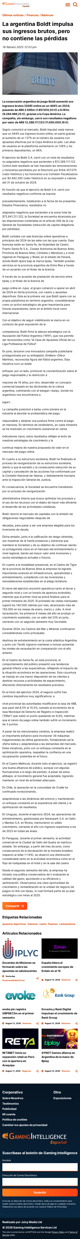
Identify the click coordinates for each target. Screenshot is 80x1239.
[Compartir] (37, 978)
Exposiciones (62, 1098)
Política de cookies (14, 1119)
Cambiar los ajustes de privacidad (24, 1125)
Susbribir (40, 1192)
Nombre (6, 1160)
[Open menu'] (68, 4)
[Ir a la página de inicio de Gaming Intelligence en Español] (15, 4)
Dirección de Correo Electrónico (19, 1175)
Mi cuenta (8, 1114)
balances (33, 923)
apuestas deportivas (14, 923)
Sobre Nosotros (12, 1098)
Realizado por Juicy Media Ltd (22, 1222)
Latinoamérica (67, 923)
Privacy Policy (58, 1232)
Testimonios (10, 1103)
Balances (47, 15)
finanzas (53, 923)
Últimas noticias (13, 15)
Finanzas (33, 15)
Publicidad (9, 1108)
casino (43, 923)
